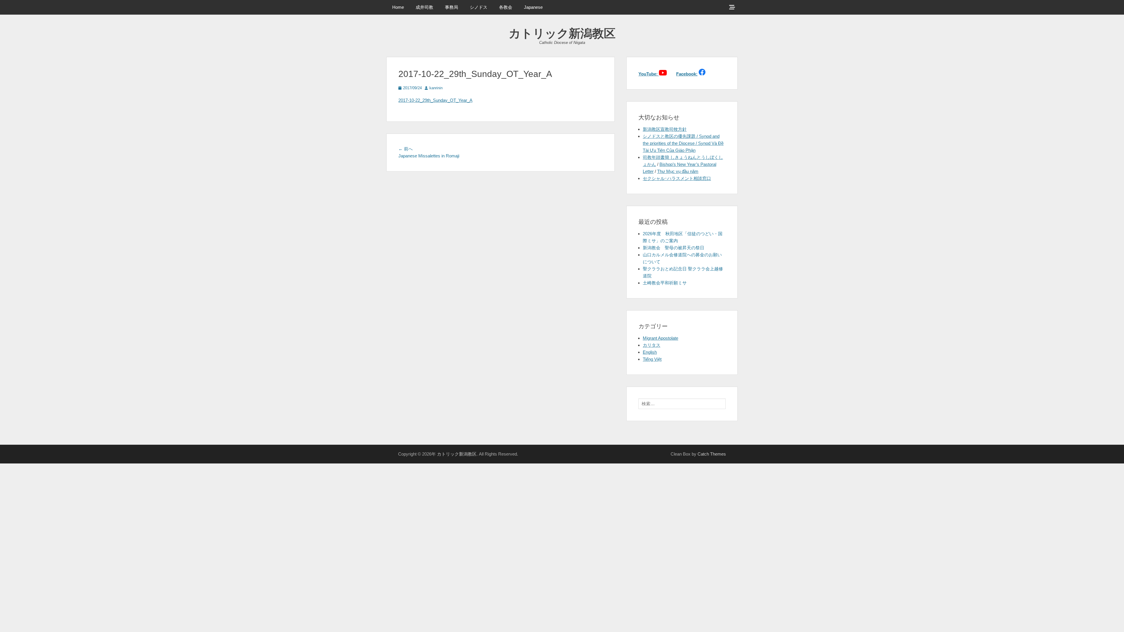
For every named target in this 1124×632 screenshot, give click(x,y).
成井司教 (424, 7)
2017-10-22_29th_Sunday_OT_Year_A (435, 100)
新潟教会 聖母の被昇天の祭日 (673, 247)
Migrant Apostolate (660, 338)
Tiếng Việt (652, 359)
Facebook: (687, 73)
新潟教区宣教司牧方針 (665, 129)
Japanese (533, 7)
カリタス (651, 345)
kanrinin (436, 88)
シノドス (478, 7)
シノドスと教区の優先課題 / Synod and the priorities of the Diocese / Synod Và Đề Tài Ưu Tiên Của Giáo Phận (683, 143)
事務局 (451, 7)
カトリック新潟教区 (562, 33)
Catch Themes (712, 453)
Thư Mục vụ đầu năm (677, 171)
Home (398, 7)
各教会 (505, 7)
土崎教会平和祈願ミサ (665, 282)
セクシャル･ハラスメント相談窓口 (677, 178)
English (650, 352)
